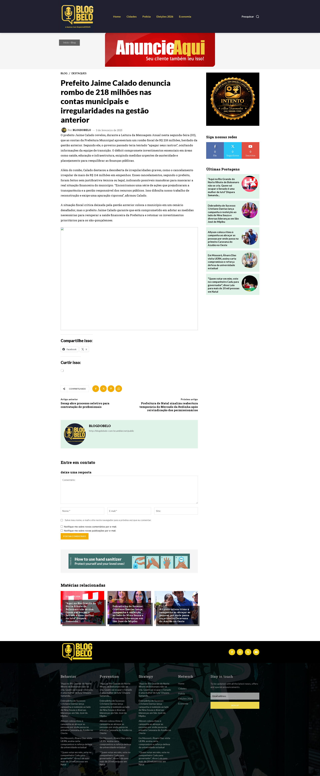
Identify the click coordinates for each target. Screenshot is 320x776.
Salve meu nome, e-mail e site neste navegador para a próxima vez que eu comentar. (108, 520)
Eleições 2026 (73, 597)
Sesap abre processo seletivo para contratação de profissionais (85, 405)
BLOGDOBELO (82, 130)
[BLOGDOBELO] (65, 130)
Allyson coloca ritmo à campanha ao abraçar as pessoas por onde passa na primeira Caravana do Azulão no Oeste (174, 615)
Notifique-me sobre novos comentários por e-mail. (90, 526)
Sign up (235, 705)
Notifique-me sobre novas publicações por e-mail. (90, 530)
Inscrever (250, 143)
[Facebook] (95, 388)
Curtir (215, 143)
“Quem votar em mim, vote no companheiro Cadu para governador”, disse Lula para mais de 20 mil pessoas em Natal (223, 285)
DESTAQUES (79, 73)
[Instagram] (240, 652)
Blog (73, 42)
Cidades (117, 600)
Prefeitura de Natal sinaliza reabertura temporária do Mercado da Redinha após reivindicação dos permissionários (169, 406)
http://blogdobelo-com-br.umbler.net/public (111, 430)
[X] (103, 388)
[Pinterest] (111, 388)
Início (66, 42)
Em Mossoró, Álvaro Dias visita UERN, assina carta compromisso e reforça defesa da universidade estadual (222, 262)
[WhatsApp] (118, 388)
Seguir (232, 143)
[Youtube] (256, 652)
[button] (250, 16)
